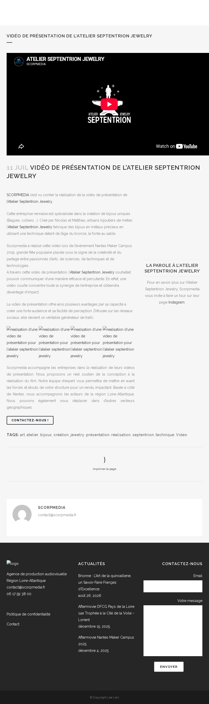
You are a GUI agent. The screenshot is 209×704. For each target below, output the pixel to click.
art (22, 435)
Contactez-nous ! (30, 420)
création (61, 435)
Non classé (46, 184)
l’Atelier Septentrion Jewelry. (30, 201)
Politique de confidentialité (28, 614)
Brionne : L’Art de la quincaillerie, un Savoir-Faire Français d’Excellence (104, 582)
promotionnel (93, 184)
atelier (32, 435)
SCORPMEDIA (18, 195)
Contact (13, 624)
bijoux (46, 435)
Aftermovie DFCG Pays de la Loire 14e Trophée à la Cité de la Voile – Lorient (106, 613)
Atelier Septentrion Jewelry (30, 227)
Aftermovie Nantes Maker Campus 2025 (106, 640)
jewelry (77, 435)
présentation (69, 184)
